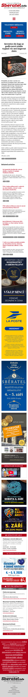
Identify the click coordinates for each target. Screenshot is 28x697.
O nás (14, 686)
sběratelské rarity (16, 664)
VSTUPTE (14, 27)
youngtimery (18, 668)
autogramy (8, 644)
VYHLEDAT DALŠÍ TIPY (15, 634)
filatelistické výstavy (14, 647)
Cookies (14, 693)
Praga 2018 (19, 662)
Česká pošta (13, 672)
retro (9, 664)
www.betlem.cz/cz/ (8, 630)
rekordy (11, 254)
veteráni (16, 666)
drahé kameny (20, 645)
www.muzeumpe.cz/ (8, 613)
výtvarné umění (8, 668)
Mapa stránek (14, 687)
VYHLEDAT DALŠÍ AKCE (14, 553)
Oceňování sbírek (14, 10)
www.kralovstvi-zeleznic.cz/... (11, 621)
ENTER (7, 36)
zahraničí (21, 588)
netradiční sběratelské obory (10, 158)
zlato (13, 670)
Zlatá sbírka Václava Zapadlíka (20, 670)
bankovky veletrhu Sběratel (8, 237)
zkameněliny (9, 670)
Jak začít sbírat (14, 14)
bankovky (13, 644)
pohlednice (23, 660)
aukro (7, 200)
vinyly (20, 666)
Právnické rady (14, 12)
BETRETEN (20, 36)
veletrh (24, 664)
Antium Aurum (19, 641)
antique (14, 641)
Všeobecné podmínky (14, 690)
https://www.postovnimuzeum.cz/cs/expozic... (15, 598)
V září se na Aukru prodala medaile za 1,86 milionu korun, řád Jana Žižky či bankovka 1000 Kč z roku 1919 (14, 244)
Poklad (4, 662)
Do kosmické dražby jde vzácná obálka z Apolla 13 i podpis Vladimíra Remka (12, 171)
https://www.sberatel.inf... (10, 550)
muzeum (9, 654)
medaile (14, 652)
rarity (23, 662)
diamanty (13, 645)
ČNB (4, 216)
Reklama (14, 689)
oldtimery (17, 660)
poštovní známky (21, 237)
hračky (3, 158)
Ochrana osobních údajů (14, 692)
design (9, 645)
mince (17, 216)
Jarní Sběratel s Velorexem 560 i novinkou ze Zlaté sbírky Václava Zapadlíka (13, 223)
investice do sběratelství (10, 216)
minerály (23, 652)
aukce (4, 181)
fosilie (19, 647)
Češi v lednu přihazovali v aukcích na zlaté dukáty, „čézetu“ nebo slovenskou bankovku (13, 188)
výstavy (24, 666)
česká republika (8, 588)
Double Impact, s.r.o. (17, 682)
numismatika (8, 660)
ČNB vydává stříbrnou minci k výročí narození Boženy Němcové (14, 206)
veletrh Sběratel (7, 666)
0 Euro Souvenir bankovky (6, 641)
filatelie (7, 181)
